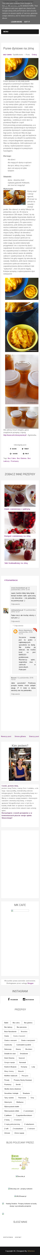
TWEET (26, 449)
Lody (33, 1067)
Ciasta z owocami (10, 1040)
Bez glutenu (21, 458)
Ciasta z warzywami (28, 1040)
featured (22, 1058)
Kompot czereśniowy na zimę (17, 536)
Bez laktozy (8, 1027)
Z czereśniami (28, 1111)
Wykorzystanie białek (11, 1106)
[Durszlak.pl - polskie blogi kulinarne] (20, 1176)
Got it (27, 22)
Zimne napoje (19, 1133)
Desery (18, 1049)
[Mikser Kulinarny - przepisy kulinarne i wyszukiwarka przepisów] (20, 1162)
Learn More (16, 22)
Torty (32, 1098)
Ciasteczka (8, 1045)
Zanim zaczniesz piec (25, 2)
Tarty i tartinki (9, 1098)
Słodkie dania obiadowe (12, 1089)
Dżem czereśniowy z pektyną (17, 509)
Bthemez (31, 1251)
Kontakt (18, 1237)
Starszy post (34, 736)
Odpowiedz (15, 604)
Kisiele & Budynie (10, 1067)
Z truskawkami (18, 1128)
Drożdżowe (24, 1053)
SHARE (14, 449)
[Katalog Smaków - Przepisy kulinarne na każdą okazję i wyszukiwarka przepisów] (20, 1205)
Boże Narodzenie (10, 1031)
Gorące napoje (9, 1062)
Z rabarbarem (29, 1124)
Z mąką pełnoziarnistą (12, 1124)
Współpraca (15, 5)
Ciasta (6, 1036)
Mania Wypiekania (25, 630)
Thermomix (22, 1098)
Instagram (30, 1000)
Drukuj (34, 55)
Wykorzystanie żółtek (11, 1111)
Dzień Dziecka (9, 1058)
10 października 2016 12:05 (20, 589)
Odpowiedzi (18, 625)
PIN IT (27, 453)
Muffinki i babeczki (10, 1076)
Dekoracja (7, 1049)
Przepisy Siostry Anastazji (23, 1080)
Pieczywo (25, 1076)
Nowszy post (6, 736)
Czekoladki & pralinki (23, 1045)
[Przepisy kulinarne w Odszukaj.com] (20, 1189)
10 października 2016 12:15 (26, 632)
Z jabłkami (8, 1115)
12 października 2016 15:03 (22, 679)
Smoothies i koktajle (11, 1093)
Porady (6, 1080)
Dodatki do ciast (10, 1053)
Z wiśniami (31, 1128)
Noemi (14, 678)
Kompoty (24, 1067)
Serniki (18, 1084)
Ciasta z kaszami (19, 1036)
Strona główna (9, 2)
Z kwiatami (17, 1120)
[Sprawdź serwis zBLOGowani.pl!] (20, 1196)
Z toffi (6, 1128)
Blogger (30, 983)
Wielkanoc (20, 1102)
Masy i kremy (9, 1071)
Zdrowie (7, 1133)
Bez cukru (7, 55)
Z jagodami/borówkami (24, 1115)
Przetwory (15, 461)
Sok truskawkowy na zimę (16, 563)
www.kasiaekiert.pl (19, 588)
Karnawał (22, 1062)
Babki (6, 1023)
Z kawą (6, 1120)
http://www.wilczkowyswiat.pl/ (14, 435)
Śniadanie (26, 1093)
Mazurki (21, 1071)
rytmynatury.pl (17, 610)
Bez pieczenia (22, 1027)
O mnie (5, 5)
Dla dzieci (28, 1049)
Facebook (14, 1000)
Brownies (24, 1031)
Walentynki (8, 1102)
